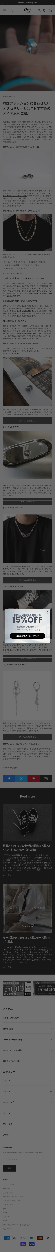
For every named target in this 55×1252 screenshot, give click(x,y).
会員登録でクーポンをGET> (27, 636)
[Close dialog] (47, 611)
